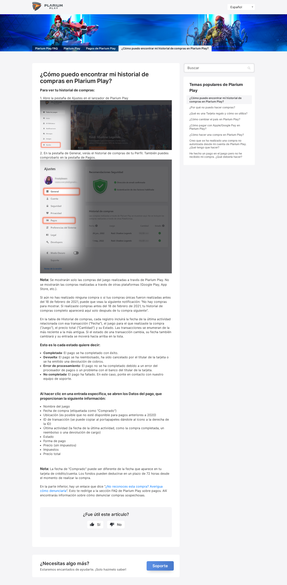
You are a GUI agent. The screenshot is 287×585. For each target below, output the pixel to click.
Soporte (160, 566)
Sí (98, 525)
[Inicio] (47, 7)
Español (236, 7)
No (119, 525)
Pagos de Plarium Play (101, 48)
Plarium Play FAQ (46, 48)
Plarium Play (72, 48)
